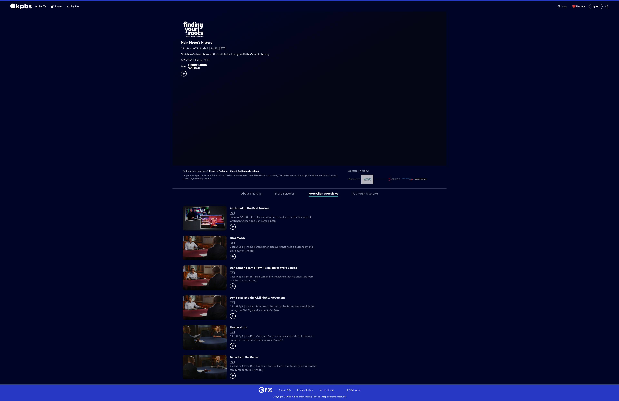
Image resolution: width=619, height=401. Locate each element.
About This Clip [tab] (251, 193)
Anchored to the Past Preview (249, 208)
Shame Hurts (238, 327)
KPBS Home (353, 389)
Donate (580, 6)
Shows (58, 6)
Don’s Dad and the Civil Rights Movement (257, 297)
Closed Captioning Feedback (244, 171)
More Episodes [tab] (285, 193)
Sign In (595, 6)
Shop (564, 6)
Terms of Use (326, 389)
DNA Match (237, 238)
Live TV (42, 6)
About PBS (285, 389)
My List (75, 6)
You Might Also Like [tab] (365, 193)
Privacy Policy (305, 389)
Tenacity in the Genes (244, 357)
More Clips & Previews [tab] (323, 193)
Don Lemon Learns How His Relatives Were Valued (263, 268)
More (208, 178)
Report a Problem (218, 171)
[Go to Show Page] (314, 29)
